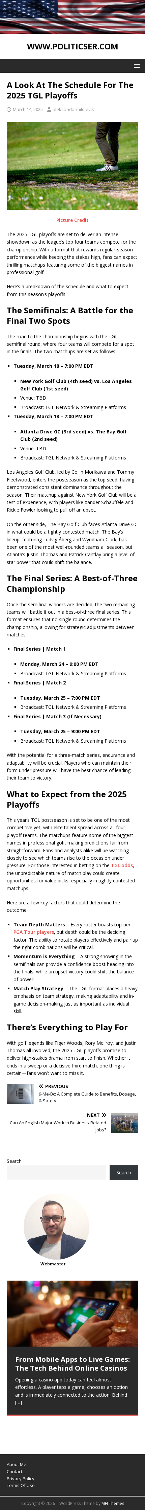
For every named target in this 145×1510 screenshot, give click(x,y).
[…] (18, 1402)
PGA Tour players (33, 932)
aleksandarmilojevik (73, 109)
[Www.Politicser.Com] (72, 29)
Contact (14, 1471)
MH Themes (113, 1503)
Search (14, 1161)
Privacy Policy (20, 1478)
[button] (135, 65)
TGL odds (122, 865)
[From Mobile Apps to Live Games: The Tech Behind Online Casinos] (72, 1314)
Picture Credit (72, 220)
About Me (16, 1464)
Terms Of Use (21, 1485)
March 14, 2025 (28, 109)
